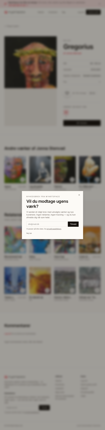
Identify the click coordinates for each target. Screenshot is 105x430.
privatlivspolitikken (54, 229)
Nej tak (29, 233)
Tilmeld (73, 224)
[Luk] (79, 195)
